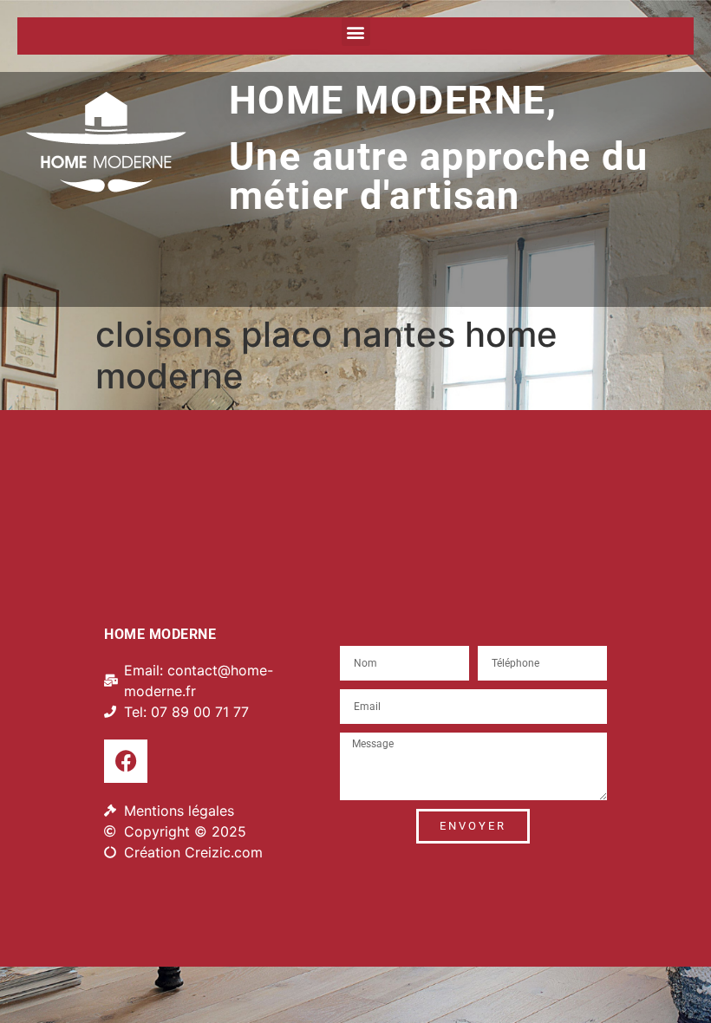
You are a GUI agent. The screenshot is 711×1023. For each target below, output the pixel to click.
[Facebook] (125, 761)
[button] (356, 31)
